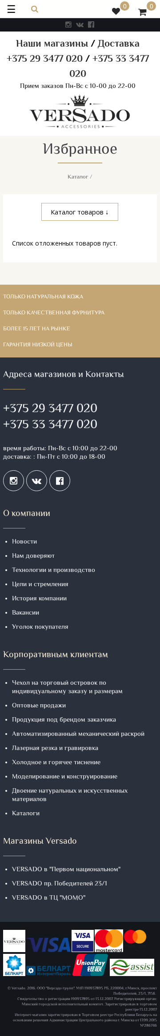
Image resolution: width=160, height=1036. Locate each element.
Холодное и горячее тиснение (56, 762)
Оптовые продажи (39, 706)
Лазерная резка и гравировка (55, 748)
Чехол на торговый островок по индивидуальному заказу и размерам (67, 687)
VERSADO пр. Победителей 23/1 (59, 884)
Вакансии (25, 613)
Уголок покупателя (40, 627)
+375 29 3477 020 (45, 59)
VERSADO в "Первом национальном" (66, 869)
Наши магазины (52, 44)
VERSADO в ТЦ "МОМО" (48, 898)
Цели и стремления (40, 584)
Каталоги (26, 814)
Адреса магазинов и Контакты (63, 375)
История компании (39, 599)
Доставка (119, 44)
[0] (116, 12)
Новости (24, 542)
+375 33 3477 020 (50, 425)
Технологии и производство (53, 570)
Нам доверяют (33, 556)
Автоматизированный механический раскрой (78, 734)
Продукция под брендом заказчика (64, 720)
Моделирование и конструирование (64, 777)
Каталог (78, 177)
